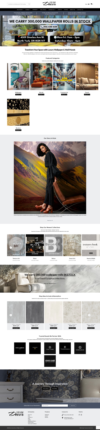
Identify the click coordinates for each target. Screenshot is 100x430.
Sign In (86, 4)
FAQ (29, 416)
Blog (29, 418)
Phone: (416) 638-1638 (68, 414)
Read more (49, 220)
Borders (35, 9)
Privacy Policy (31, 422)
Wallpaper (19, 9)
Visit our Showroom (49, 283)
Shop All (50, 30)
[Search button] (29, 4)
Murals (27, 9)
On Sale (66, 9)
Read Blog (54, 388)
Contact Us (80, 9)
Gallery (29, 419)
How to (60, 9)
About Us (72, 9)
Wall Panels (43, 9)
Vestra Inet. (91, 427)
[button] (89, 247)
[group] (16, 248)
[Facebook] (79, 415)
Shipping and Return (32, 421)
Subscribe (73, 405)
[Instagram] (81, 415)
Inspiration (51, 9)
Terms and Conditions (32, 423)
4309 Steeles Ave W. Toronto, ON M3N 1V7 (68, 418)
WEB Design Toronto (83, 427)
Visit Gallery (46, 388)
